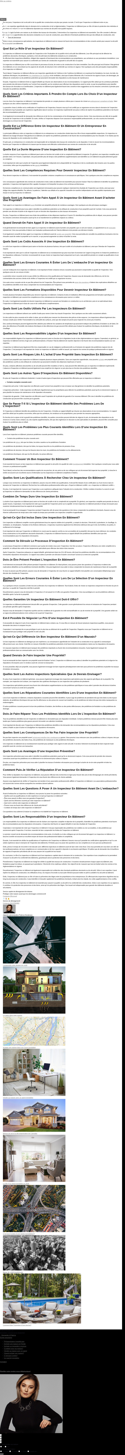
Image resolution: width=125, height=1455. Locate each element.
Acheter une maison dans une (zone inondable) (19, 1047)
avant (33, 205)
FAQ (6, 26)
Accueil (7, 24)
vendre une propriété (64, 234)
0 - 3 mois (5, 1451)
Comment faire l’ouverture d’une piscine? (17, 1325)
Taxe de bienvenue (14, 37)
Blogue (7, 32)
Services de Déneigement (15, 29)
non (8, 1447)
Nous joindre (9, 43)
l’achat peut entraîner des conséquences (46, 737)
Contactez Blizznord (10, 896)
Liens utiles (8, 35)
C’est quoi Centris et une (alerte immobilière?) (19, 1234)
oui (3, 1447)
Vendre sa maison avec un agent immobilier (18, 1098)
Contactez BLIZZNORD (11, 903)
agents (37, 165)
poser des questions (82, 282)
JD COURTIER (6, 11)
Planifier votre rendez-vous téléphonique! (15, 1371)
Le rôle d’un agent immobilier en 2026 (16, 1184)
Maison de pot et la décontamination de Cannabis (20, 1133)
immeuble (112, 228)
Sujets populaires (6, 1337)
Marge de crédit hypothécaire (13, 1272)
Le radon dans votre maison (12, 1015)
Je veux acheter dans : (8, 1449)
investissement (78, 464)
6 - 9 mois (24, 1451)
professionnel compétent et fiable (101, 101)
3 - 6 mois (14, 1451)
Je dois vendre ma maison (9, 1444)
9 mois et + (33, 1451)
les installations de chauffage (39, 75)
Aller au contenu (5, 1)
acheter (101, 359)
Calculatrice (9, 40)
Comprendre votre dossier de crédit (15, 965)
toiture (18, 442)
